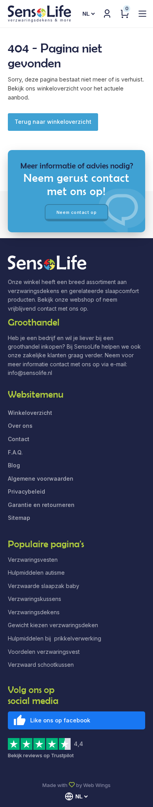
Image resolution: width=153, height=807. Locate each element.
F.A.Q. (15, 452)
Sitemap (19, 517)
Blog (14, 465)
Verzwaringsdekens (34, 612)
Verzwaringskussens (34, 598)
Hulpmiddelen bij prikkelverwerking (54, 638)
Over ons (20, 425)
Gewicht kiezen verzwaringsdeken (53, 625)
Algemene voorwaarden (40, 478)
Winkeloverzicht (30, 412)
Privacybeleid (26, 491)
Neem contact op (76, 212)
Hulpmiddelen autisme (36, 572)
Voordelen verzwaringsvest (44, 651)
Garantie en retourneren (41, 504)
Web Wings (97, 785)
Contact (18, 439)
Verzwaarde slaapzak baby (43, 586)
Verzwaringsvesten (33, 559)
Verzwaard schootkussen (41, 664)
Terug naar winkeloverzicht (53, 121)
